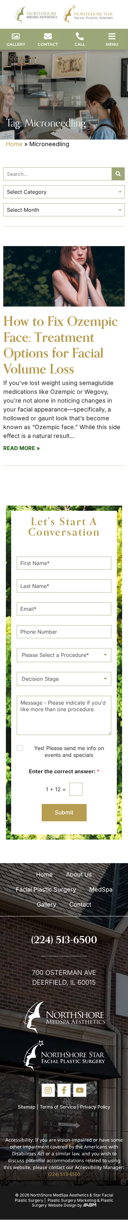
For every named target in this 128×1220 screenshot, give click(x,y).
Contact (80, 904)
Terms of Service (58, 1107)
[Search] (118, 173)
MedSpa (101, 889)
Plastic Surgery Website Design (72, 1203)
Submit (64, 812)
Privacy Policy (95, 1107)
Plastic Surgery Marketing (72, 1200)
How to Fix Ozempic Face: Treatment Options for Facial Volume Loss (60, 345)
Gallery (46, 904)
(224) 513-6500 (64, 939)
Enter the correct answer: (64, 771)
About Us (79, 874)
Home (14, 144)
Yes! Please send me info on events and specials (69, 751)
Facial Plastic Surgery (46, 889)
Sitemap (26, 1107)
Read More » (21, 448)
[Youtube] (79, 1090)
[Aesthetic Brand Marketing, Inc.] (89, 1205)
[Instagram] (48, 1090)
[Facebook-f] (64, 1090)
